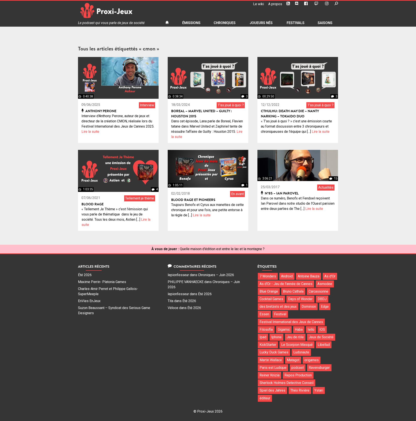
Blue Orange (269, 291)
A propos (275, 4)
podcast (297, 368)
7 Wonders (268, 276)
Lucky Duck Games (274, 352)
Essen (264, 314)
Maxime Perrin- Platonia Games (102, 282)
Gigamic (284, 329)
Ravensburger (319, 368)
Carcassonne (318, 291)
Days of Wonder (300, 299)
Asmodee (324, 284)
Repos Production (298, 375)
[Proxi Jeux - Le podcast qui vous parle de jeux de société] (118, 10)
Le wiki (258, 4)
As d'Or (329, 276)
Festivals (295, 23)
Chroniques (225, 23)
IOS (322, 329)
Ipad (263, 337)
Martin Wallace (271, 360)
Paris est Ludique (273, 368)
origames (311, 360)
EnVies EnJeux (89, 301)
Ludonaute (301, 352)
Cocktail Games (271, 299)
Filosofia (266, 329)
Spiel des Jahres (272, 390)
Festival (280, 314)
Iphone (276, 337)
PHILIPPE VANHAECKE (185, 282)
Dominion (309, 306)
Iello (311, 329)
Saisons (325, 23)
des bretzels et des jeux (278, 306)
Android (287, 276)
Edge (325, 306)
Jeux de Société (321, 337)
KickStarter (268, 345)
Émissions (191, 23)
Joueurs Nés (261, 23)
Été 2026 (85, 275)
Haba (299, 329)
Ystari (318, 390)
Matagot (293, 360)
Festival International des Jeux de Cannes (291, 322)
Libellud (324, 345)
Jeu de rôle (295, 337)
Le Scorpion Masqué (297, 345)
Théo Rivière (299, 390)
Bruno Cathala (293, 291)
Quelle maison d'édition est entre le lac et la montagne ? (222, 249)
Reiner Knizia (270, 375)
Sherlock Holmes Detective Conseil (287, 383)
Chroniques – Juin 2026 (216, 275)
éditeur (265, 398)
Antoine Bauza (308, 276)
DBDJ (322, 299)
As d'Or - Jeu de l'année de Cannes (286, 284)
